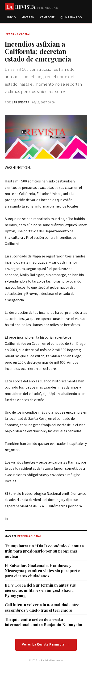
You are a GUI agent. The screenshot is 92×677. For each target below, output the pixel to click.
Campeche (47, 17)
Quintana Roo (71, 17)
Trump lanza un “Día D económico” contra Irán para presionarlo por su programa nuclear (44, 551)
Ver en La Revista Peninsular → (46, 644)
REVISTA (32, 7)
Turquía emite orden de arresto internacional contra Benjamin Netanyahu (43, 622)
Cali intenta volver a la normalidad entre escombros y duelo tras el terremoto (42, 607)
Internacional (29, 536)
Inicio (11, 17)
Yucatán (28, 17)
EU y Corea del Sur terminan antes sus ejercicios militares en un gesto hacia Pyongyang (40, 590)
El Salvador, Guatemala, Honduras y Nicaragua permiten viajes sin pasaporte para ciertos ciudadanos (42, 570)
